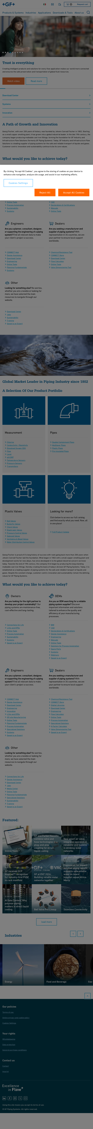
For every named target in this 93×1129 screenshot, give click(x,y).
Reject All (44, 192)
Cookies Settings (18, 183)
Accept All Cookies (73, 192)
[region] (46, 182)
